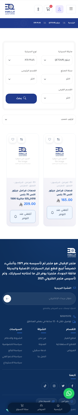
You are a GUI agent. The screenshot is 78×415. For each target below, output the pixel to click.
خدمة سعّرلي (39, 350)
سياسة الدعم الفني (12, 357)
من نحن (42, 338)
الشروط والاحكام (13, 338)
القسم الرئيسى (29, 71)
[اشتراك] (7, 298)
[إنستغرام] (54, 385)
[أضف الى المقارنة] (58, 139)
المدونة (42, 344)
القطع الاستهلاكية (66, 344)
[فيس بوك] (72, 385)
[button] (58, 9)
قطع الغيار (70, 338)
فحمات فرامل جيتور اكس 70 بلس (60, 192)
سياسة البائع (15, 350)
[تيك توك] (45, 385)
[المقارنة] (38, 9)
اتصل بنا (42, 357)
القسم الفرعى (65, 90)
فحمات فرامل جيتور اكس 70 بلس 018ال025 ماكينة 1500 (23, 194)
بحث (19, 98)
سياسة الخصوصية (12, 344)
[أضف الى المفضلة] (49, 139)
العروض (71, 350)
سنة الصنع (66, 71)
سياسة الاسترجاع (12, 363)
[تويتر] (63, 385)
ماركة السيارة (65, 52)
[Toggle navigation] (71, 9)
